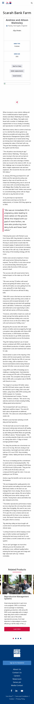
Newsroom (17, 679)
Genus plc (17, 682)
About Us (17, 669)
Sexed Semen (17, 76)
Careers (17, 676)
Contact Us (17, 672)
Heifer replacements (17, 71)
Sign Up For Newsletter (17, 663)
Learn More (17, 629)
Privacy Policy (20, 699)
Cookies (11, 699)
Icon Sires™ (9, 696)
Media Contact (17, 685)
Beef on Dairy (17, 66)
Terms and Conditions (21, 696)
